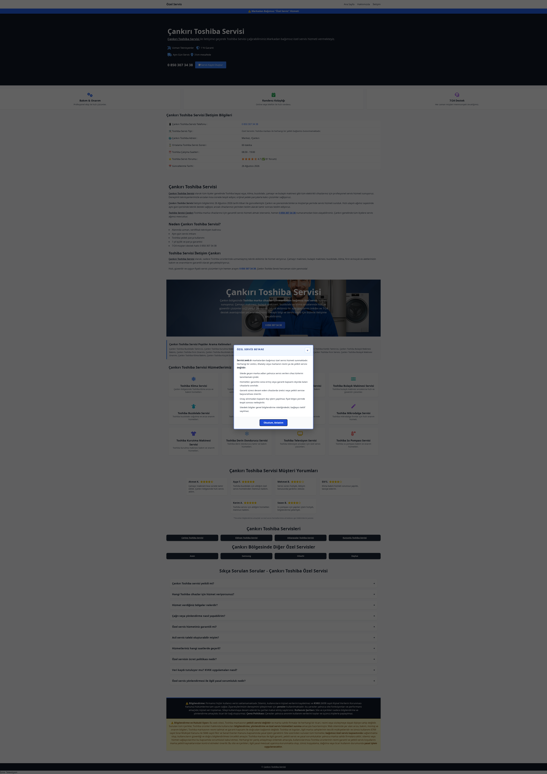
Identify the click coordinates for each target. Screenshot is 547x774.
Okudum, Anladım (273, 422)
